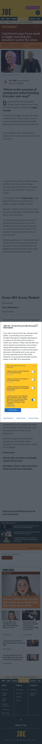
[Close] (38, 326)
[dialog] (21, 372)
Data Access (21, 418)
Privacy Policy (34, 418)
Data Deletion (8, 418)
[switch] (33, 372)
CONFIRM (13, 410)
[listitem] (21, 366)
